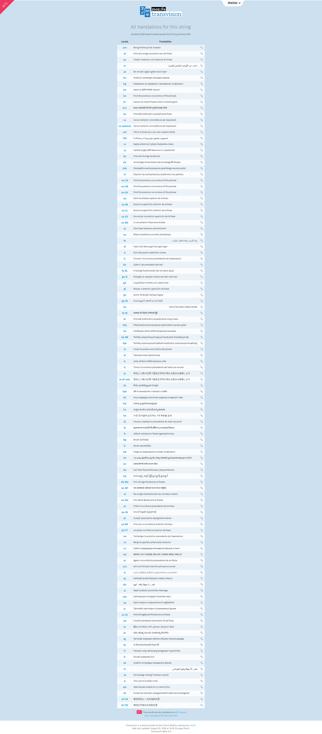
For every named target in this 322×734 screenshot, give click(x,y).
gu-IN (125, 301)
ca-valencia (124, 126)
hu (124, 331)
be (124, 77)
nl (125, 494)
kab (125, 391)
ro (125, 542)
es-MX (124, 222)
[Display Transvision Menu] (233, 3)
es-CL (125, 210)
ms (124, 470)
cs (125, 144)
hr (125, 319)
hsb (125, 325)
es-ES (125, 216)
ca (124, 120)
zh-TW (124, 705)
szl (124, 620)
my (124, 476)
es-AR (125, 204)
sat (124, 554)
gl (125, 289)
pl (125, 518)
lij (125, 421)
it (124, 367)
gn (124, 295)
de (124, 162)
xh (124, 693)
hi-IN (124, 313)
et (125, 228)
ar (125, 65)
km (124, 403)
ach (125, 47)
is (125, 361)
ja (125, 373)
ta (125, 627)
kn (124, 409)
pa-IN (125, 512)
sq (124, 602)
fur (124, 264)
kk (124, 397)
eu (124, 234)
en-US (124, 192)
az (125, 71)
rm (124, 536)
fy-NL (125, 270)
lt (124, 433)
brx (125, 108)
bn (124, 90)
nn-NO (124, 500)
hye (125, 343)
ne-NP (124, 488)
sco (125, 566)
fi (124, 252)
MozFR (193, 725)
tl (124, 651)
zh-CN (125, 699)
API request (181, 712)
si (125, 572)
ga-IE (125, 276)
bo (124, 96)
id (125, 355)
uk (124, 663)
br (124, 102)
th (125, 645)
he (124, 307)
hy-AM (124, 337)
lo (125, 427)
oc (124, 506)
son (125, 596)
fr (125, 259)
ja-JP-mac (124, 379)
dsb (125, 168)
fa (125, 240)
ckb (125, 138)
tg (125, 639)
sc (125, 560)
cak (125, 132)
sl (125, 590)
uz (125, 675)
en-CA (125, 180)
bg (124, 83)
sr (125, 608)
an (124, 59)
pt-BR (125, 524)
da (124, 156)
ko (124, 415)
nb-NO (124, 482)
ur (125, 669)
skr (124, 584)
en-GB (124, 186)
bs (124, 114)
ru (125, 548)
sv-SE (125, 614)
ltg (124, 439)
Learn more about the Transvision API (160, 716)
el (125, 174)
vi (125, 681)
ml (124, 458)
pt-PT (125, 530)
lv (125, 445)
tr (125, 657)
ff (125, 246)
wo (124, 687)
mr (124, 464)
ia (125, 349)
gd (124, 282)
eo (124, 198)
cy (125, 150)
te (125, 633)
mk (124, 451)
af (125, 53)
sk (124, 578)
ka (124, 385)
